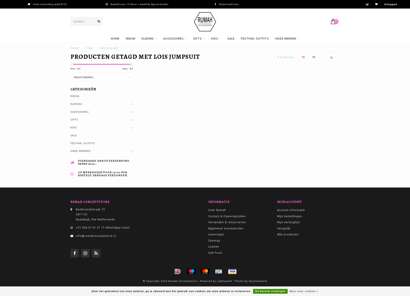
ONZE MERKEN (285, 38)
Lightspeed (224, 281)
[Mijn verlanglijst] (376, 4)
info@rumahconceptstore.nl (96, 235)
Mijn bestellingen (289, 216)
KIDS (214, 38)
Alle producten (288, 234)
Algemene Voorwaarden (225, 228)
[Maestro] (191, 271)
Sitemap (214, 240)
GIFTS (197, 38)
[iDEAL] (177, 271)
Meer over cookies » (304, 291)
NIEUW (130, 38)
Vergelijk (283, 228)
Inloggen (390, 4)
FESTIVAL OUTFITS (255, 38)
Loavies (213, 246)
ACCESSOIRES (173, 38)
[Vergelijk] (367, 4)
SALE (231, 38)
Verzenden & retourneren (227, 222)
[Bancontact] (218, 271)
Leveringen (216, 234)
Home (115, 38)
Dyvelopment (258, 281)
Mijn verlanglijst (288, 222)
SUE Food (215, 252)
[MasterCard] (205, 271)
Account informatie (291, 209)
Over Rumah (217, 209)
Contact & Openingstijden (227, 216)
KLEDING (148, 38)
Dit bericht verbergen (270, 291)
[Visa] (232, 271)
